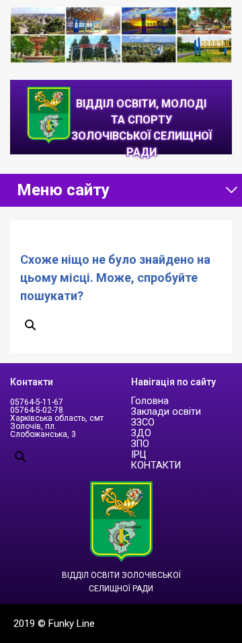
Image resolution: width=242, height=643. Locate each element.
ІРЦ (139, 454)
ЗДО (141, 433)
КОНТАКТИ (156, 465)
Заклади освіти (166, 411)
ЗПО (140, 444)
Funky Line (71, 623)
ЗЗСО (143, 422)
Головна (150, 401)
